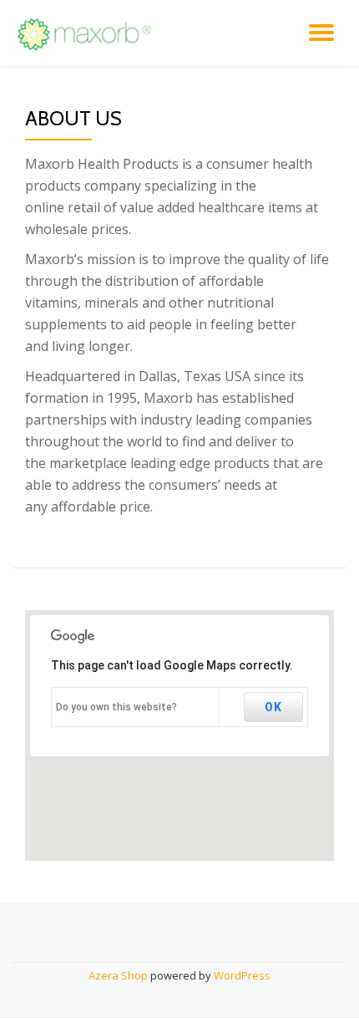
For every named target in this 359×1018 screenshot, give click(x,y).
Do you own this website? (116, 707)
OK (273, 707)
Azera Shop (118, 975)
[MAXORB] (88, 32)
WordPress (242, 975)
